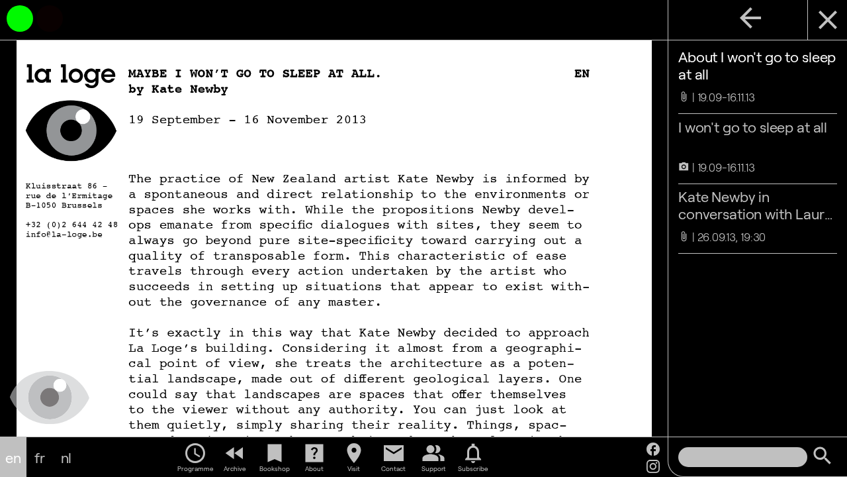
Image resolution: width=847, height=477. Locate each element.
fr (39, 457)
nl (66, 457)
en (13, 457)
